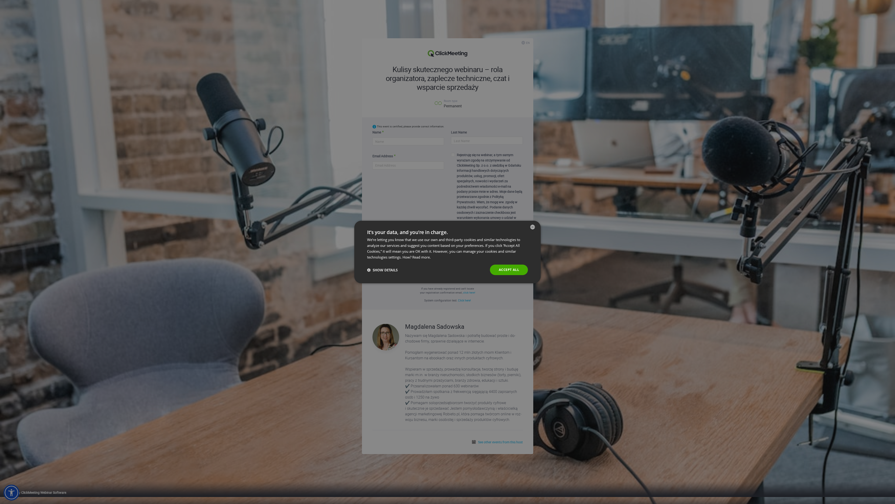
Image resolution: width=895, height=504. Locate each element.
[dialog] (447, 252)
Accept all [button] (509, 269)
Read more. (421, 257)
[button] (382, 270)
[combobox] (532, 227)
